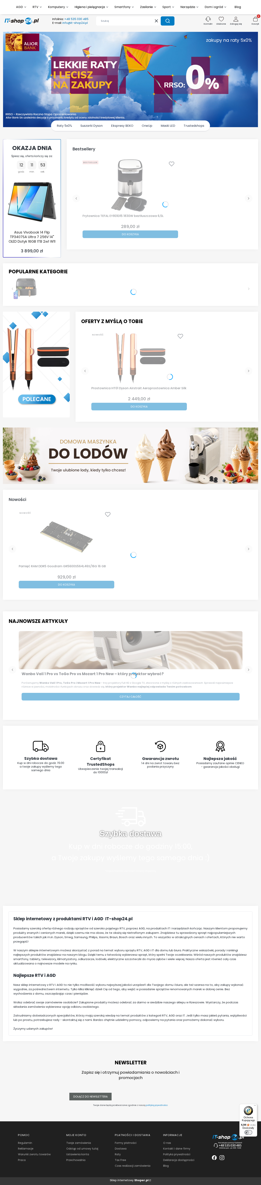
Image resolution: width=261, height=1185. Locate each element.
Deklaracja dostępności (178, 1160)
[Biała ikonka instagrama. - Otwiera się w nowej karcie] (222, 1157)
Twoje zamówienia (78, 1143)
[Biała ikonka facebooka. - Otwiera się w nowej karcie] (214, 1157)
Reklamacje (25, 1149)
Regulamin (25, 1143)
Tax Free (120, 1160)
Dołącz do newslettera (90, 1096)
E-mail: (70, 23)
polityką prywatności (157, 1105)
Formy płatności (125, 1143)
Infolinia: (70, 19)
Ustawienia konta (77, 1154)
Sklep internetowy (129, 1180)
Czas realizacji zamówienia (132, 1166)
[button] (167, 21)
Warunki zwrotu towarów (34, 1154)
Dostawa (120, 1149)
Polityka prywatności (176, 1154)
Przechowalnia (75, 1160)
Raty (118, 1154)
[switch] (248, 1132)
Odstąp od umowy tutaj (82, 1149)
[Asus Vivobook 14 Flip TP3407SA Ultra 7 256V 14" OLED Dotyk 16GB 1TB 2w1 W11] (32, 202)
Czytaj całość (130, 697)
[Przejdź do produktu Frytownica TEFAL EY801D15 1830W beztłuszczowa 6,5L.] (130, 185)
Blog (166, 1166)
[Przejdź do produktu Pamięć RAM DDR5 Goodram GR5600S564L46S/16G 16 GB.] (66, 536)
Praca (22, 1160)
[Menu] (255, 1106)
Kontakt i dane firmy (176, 1149)
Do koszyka (130, 234)
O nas (167, 1143)
